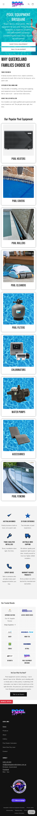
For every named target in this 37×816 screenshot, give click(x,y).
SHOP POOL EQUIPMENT (19, 44)
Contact (5, 751)
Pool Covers (18, 201)
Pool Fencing (18, 496)
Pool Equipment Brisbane (18, 807)
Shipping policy (18, 810)
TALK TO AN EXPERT (18, 49)
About (4, 735)
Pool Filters (18, 328)
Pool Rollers (18, 243)
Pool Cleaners (18, 285)
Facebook (6, 769)
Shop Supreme (9, 625)
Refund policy (9, 810)
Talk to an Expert (18, 694)
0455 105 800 (7, 762)
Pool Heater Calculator (10, 743)
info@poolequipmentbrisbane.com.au (14, 764)
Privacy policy (30, 807)
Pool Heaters (18, 159)
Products (5, 730)
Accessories (18, 454)
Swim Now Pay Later (9, 747)
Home (4, 726)
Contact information (19, 813)
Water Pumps (18, 412)
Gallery (5, 739)
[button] (4, 4)
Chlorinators (18, 370)
